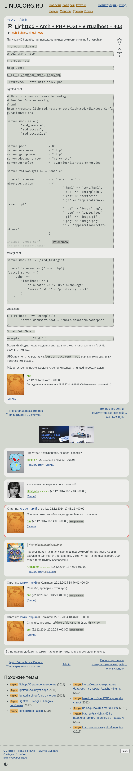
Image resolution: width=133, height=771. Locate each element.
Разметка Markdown (47, 751)
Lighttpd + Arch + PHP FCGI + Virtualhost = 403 (68, 26)
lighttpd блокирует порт (33, 690)
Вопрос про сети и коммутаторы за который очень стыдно (108, 412)
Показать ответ (35, 465)
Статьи (81, 5)
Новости (55, 5)
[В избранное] (119, 40)
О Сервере (9, 751)
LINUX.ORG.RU (23, 5)
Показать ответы (36, 572)
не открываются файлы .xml (100, 708)
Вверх (125, 751)
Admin (24, 19)
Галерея (69, 5)
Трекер (78, 11)
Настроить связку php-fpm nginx (102, 727)
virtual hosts (36, 32)
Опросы (65, 11)
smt (29, 376)
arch (14, 32)
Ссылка (12, 399)
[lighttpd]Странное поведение (37, 684)
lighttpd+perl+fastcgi (31, 710)
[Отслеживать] (119, 51)
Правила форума (26, 751)
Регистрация (107, 5)
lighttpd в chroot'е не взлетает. (37, 695)
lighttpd (22, 32)
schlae (31, 459)
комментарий (28, 508)
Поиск (88, 11)
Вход (123, 5)
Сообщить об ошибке (14, 754)
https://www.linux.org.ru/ (15, 757)
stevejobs (33, 491)
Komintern (33, 566)
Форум (53, 11)
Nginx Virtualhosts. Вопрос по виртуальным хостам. (26, 412)
